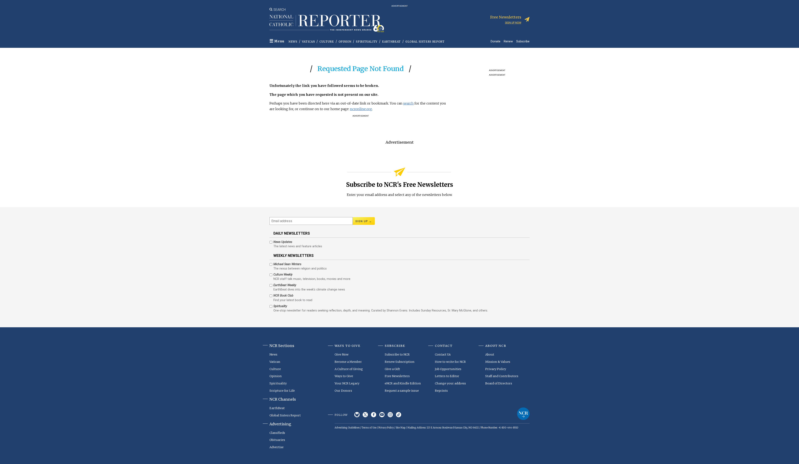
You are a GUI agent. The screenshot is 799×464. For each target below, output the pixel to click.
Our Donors (343, 391)
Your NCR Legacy (347, 383)
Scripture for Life (282, 391)
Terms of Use (369, 427)
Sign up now (513, 22)
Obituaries (277, 440)
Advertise (276, 447)
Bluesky (357, 414)
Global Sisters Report (425, 41)
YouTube (382, 414)
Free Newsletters (397, 376)
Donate (495, 41)
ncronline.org (361, 109)
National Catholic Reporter (523, 413)
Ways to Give (344, 376)
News (293, 41)
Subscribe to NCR (397, 354)
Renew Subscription (399, 362)
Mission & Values (497, 362)
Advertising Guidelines (347, 427)
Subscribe (523, 41)
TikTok (398, 414)
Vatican (308, 41)
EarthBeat (391, 41)
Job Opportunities (448, 369)
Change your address (450, 383)
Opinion (345, 41)
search (408, 103)
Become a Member (348, 362)
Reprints (441, 391)
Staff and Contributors (501, 376)
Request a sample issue (402, 391)
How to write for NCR (450, 362)
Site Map (400, 427)
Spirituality (366, 41)
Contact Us (443, 354)
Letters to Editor (447, 376)
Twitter (365, 414)
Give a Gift (392, 369)
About (489, 354)
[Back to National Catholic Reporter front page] (326, 23)
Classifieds (277, 433)
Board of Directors (498, 383)
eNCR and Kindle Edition (403, 383)
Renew (508, 41)
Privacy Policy (495, 369)
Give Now (342, 354)
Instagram (390, 414)
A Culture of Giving (349, 369)
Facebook (373, 414)
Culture (326, 41)
